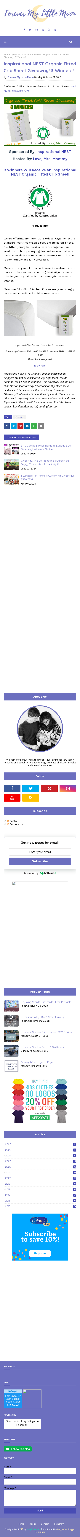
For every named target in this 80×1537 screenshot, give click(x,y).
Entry (37, 365)
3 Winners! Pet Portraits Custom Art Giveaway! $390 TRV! (47, 477)
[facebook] (24, 30)
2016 (40, 1200)
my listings (29, 1421)
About (33, 1524)
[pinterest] (43, 30)
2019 (40, 1183)
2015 (40, 1206)
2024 (40, 1155)
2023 (40, 1161)
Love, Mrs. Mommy (50, 159)
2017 (40, 1195)
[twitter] (30, 30)
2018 (40, 1189)
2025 (40, 1150)
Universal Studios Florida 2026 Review (43, 1047)
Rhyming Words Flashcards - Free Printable (46, 1001)
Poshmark (22, 1425)
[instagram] (37, 30)
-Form (43, 365)
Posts (13, 821)
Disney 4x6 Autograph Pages (37, 1062)
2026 (40, 1144)
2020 (40, 1178)
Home (7, 54)
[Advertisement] (32, 958)
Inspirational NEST (53, 151)
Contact (45, 1524)
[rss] (55, 30)
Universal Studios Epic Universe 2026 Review (46, 1032)
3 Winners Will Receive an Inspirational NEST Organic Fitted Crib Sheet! (40, 172)
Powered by (31, 873)
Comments (16, 824)
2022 (40, 1166)
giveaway (17, 54)
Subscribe (40, 861)
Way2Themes (34, 1529)
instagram (59, 1524)
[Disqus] (40, 541)
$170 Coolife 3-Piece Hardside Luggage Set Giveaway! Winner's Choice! (46, 447)
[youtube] (49, 30)
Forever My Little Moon (20, 77)
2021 (40, 1172)
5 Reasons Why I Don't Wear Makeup (43, 1016)
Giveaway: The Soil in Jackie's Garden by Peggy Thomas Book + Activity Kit (45, 462)
